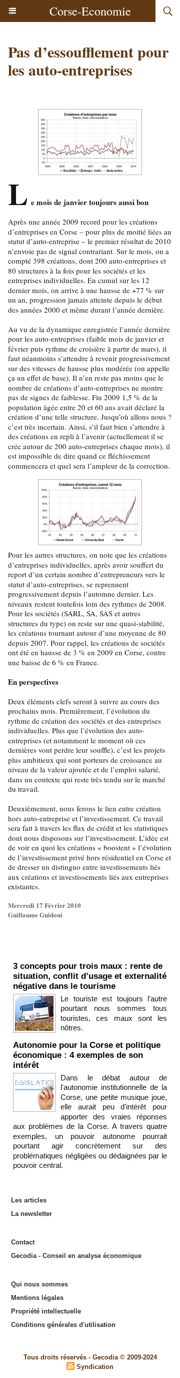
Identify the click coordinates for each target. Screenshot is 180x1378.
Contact (22, 1242)
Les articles (28, 1200)
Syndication (95, 1366)
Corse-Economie (90, 11)
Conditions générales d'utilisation (63, 1324)
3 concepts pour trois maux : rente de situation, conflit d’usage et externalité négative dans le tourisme (89, 976)
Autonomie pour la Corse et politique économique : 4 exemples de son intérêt (86, 1055)
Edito (90, 950)
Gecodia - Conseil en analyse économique (76, 1255)
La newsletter (31, 1213)
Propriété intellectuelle (46, 1311)
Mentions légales (37, 1297)
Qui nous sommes (39, 1284)
